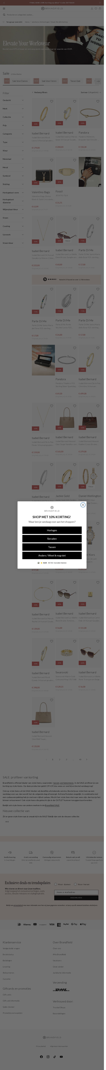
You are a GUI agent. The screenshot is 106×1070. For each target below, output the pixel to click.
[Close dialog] (83, 504)
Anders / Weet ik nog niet (52, 555)
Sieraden (52, 538)
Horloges (52, 530)
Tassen (52, 547)
